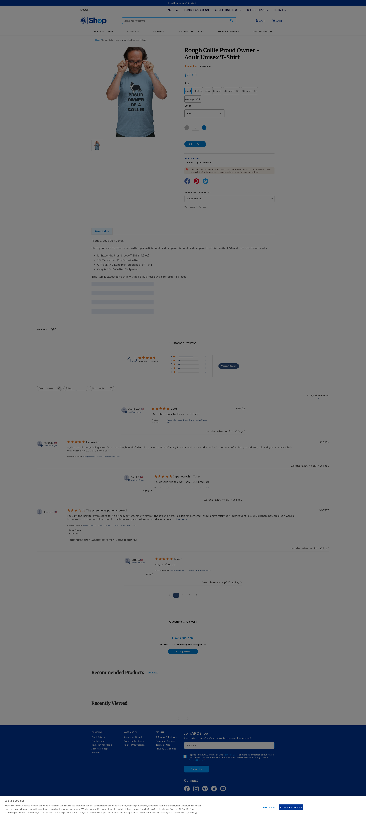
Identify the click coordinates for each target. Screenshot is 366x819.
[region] (183, 807)
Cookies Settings (267, 807)
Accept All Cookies (291, 807)
